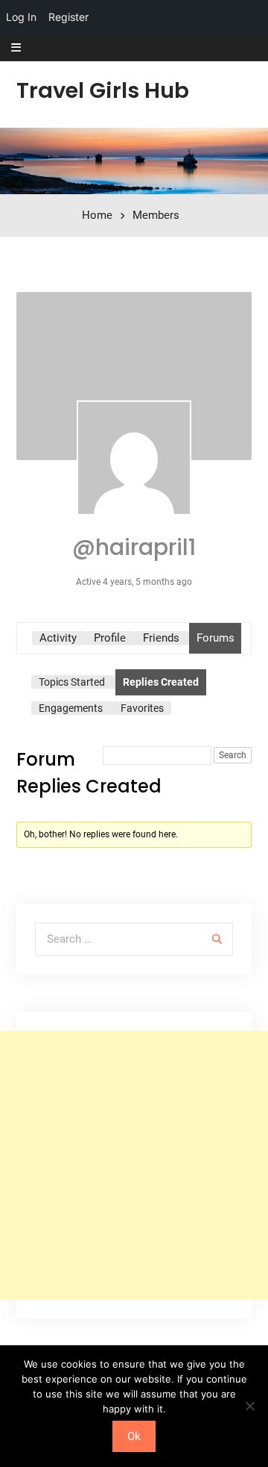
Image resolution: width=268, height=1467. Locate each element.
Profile (110, 638)
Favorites (142, 708)
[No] (249, 1405)
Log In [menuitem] (21, 16)
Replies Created (161, 682)
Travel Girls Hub (102, 90)
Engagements (71, 708)
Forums (215, 638)
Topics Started (72, 682)
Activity (58, 638)
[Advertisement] (134, 1165)
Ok (134, 1436)
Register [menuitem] (68, 16)
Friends (161, 638)
